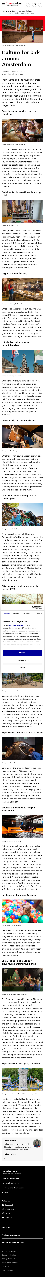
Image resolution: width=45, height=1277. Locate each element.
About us (6, 1228)
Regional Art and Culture (22, 11)
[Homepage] (4, 11)
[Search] (40, 4)
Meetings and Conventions (13, 1188)
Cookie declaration (9, 1255)
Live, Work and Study (10, 1183)
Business (5, 1193)
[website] (5, 1158)
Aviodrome (27, 465)
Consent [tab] (6, 614)
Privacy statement (8, 1259)
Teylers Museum (9, 162)
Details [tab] (16, 614)
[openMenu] (3, 4)
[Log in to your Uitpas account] (28, 4)
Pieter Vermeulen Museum (18, 999)
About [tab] (39, 614)
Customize (21, 660)
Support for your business (13, 1243)
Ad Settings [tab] (27, 614)
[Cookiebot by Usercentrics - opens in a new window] (32, 607)
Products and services (11, 1235)
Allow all (22, 653)
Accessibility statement (10, 1263)
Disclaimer (5, 1266)
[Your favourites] (34, 4)
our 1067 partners (17, 625)
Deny (22, 668)
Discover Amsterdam (10, 1179)
